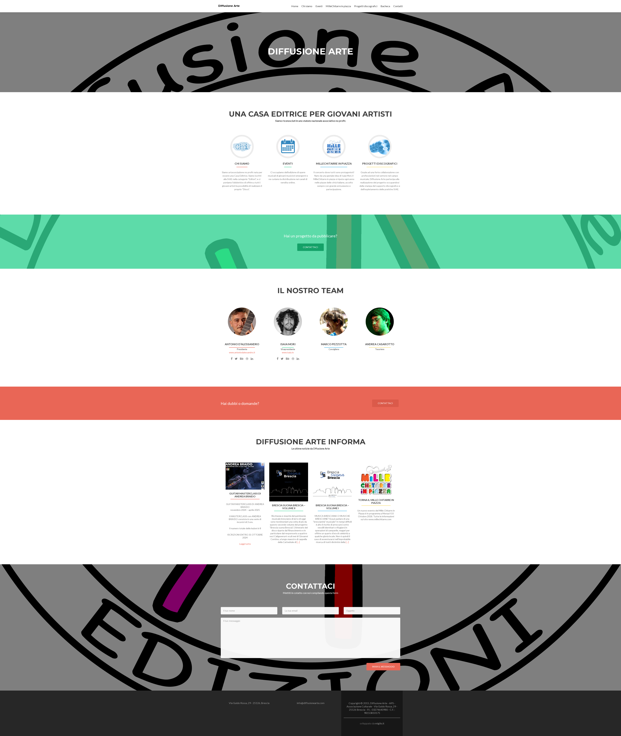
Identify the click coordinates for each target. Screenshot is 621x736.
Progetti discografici (365, 6)
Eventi (319, 6)
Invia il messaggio (383, 666)
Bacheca (385, 6)
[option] (310, 506)
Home (294, 6)
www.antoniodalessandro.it (242, 352)
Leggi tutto (245, 543)
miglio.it (379, 723)
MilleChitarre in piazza (338, 6)
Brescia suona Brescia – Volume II (288, 507)
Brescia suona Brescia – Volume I (332, 507)
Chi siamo (306, 6)
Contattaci (310, 247)
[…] (298, 542)
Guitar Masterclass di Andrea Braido (245, 495)
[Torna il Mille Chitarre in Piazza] (376, 479)
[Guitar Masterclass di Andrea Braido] (245, 476)
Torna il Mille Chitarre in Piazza (376, 501)
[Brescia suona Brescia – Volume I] (332, 482)
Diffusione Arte (229, 5)
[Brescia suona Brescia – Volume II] (288, 482)
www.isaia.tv (288, 352)
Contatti (398, 6)
